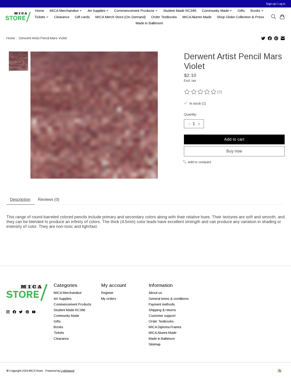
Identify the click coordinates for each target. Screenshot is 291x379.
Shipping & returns (162, 310)
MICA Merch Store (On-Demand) (120, 17)
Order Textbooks (164, 17)
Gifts (241, 10)
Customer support (162, 315)
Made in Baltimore (149, 23)
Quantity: (190, 114)
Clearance (61, 17)
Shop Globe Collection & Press (240, 17)
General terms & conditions (169, 298)
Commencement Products (72, 304)
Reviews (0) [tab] (48, 199)
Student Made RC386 (179, 10)
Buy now (234, 151)
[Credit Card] (279, 371)
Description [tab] (20, 199)
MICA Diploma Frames (165, 327)
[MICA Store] (17, 17)
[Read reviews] (200, 92)
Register (107, 293)
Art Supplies (63, 298)
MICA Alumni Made (196, 17)
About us (155, 293)
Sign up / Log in (275, 3)
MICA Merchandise (68, 293)
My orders (108, 298)
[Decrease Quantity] (189, 124)
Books (58, 327)
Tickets (59, 333)
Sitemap (155, 344)
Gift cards (82, 17)
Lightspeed (67, 370)
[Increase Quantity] (199, 124)
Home (39, 10)
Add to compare (199, 162)
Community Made (66, 315)
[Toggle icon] (273, 17)
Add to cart (234, 139)
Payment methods (162, 304)
